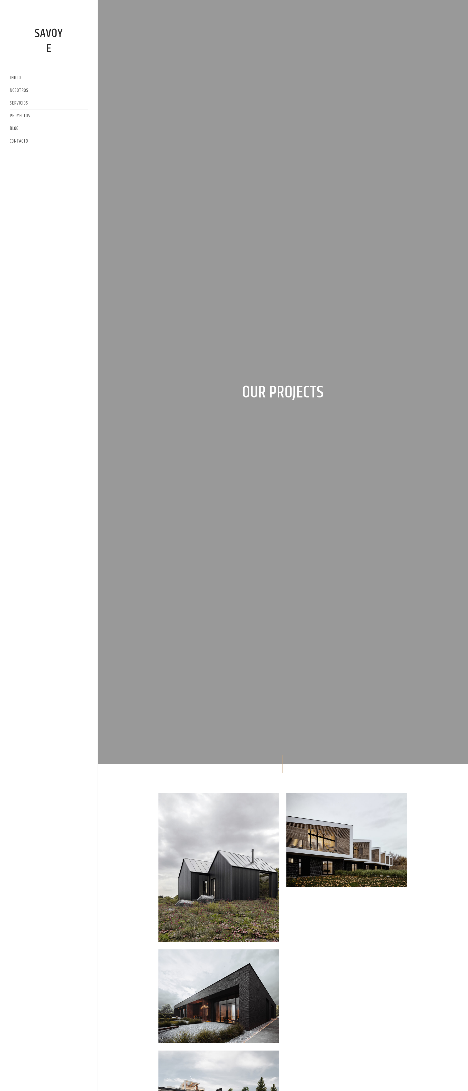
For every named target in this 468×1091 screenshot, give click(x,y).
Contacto (19, 141)
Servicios (19, 103)
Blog (14, 129)
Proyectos (20, 116)
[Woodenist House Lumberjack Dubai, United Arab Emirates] (346, 898)
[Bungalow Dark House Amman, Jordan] (346, 912)
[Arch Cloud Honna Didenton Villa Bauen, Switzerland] (346, 840)
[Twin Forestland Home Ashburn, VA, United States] (218, 996)
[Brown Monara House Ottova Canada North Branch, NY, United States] (218, 867)
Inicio (15, 78)
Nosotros (19, 90)
